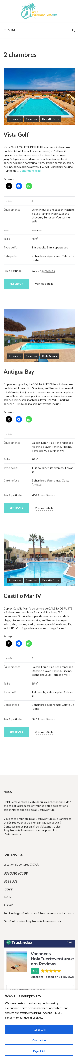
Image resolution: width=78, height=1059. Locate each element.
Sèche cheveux (41, 674)
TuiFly (7, 897)
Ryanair (8, 889)
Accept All (39, 1029)
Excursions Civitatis (16, 872)
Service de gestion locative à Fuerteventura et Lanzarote (39, 913)
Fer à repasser (54, 209)
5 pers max (31, 355)
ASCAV (8, 905)
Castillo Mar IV (22, 595)
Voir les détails (44, 283)
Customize (39, 1040)
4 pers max (31, 118)
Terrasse (49, 217)
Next (66, 97)
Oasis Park (10, 880)
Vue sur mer (63, 217)
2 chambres (15, 118)
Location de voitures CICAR (21, 864)
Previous (13, 97)
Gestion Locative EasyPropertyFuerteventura (32, 921)
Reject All (39, 1051)
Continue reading (30, 170)
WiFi (34, 221)
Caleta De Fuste (50, 118)
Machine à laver (41, 446)
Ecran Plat (38, 209)
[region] (39, 1024)
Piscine (55, 213)
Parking (45, 213)
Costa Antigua (49, 355)
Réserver (16, 283)
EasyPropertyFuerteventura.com (24, 830)
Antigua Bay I (20, 371)
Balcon (36, 442)
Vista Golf (16, 134)
